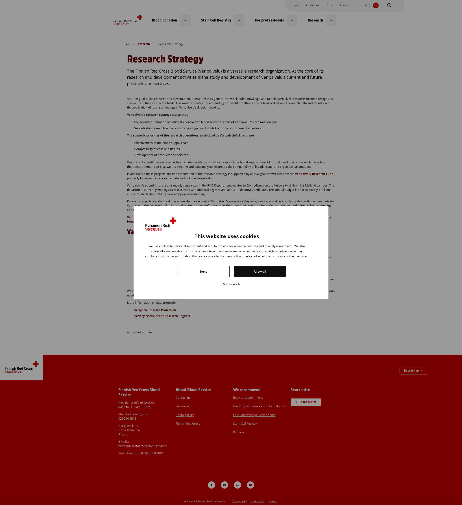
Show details (231, 284)
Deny (203, 272)
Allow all (260, 272)
